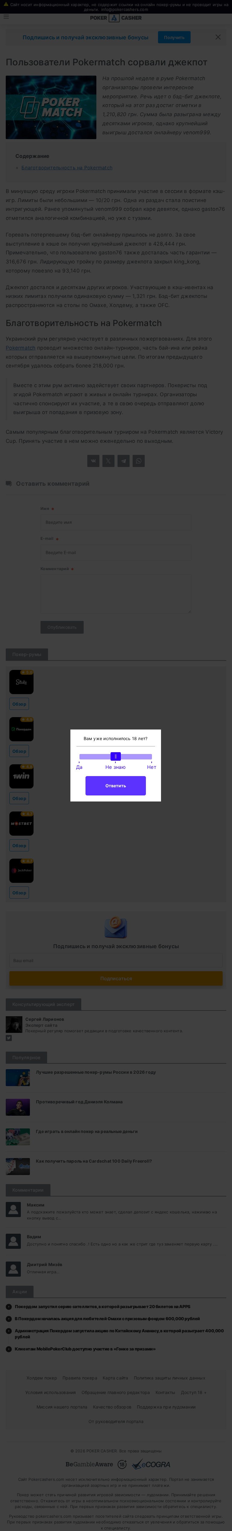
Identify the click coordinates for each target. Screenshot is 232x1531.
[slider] (116, 756)
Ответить (115, 785)
